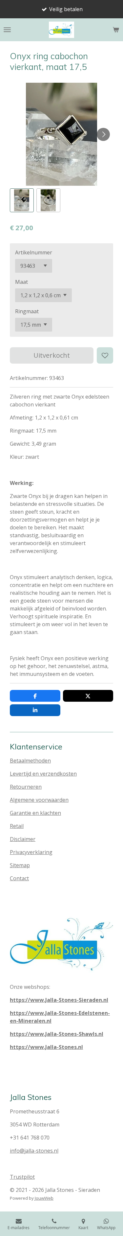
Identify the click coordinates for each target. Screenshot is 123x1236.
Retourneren (26, 786)
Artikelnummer (33, 252)
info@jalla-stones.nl (34, 1150)
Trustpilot (22, 1176)
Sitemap (20, 865)
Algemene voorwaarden (39, 799)
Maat (21, 281)
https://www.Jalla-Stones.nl (46, 1047)
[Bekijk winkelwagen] (116, 29)
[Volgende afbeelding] (103, 134)
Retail (17, 826)
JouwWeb (44, 1198)
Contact (19, 878)
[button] (22, 200)
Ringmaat (27, 311)
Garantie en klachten (35, 812)
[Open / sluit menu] (7, 29)
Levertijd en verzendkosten (43, 773)
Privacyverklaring (31, 852)
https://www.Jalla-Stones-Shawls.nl (56, 1034)
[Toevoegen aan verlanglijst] (105, 355)
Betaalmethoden (30, 760)
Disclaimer (22, 839)
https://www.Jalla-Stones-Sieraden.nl (59, 1000)
